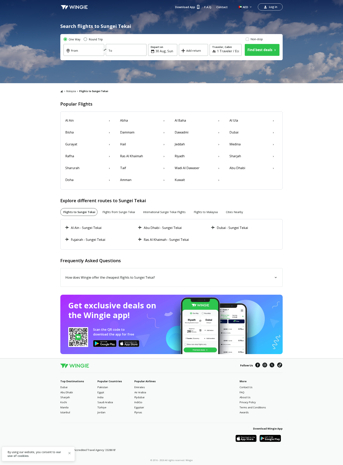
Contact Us (246, 387)
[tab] (78, 212)
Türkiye (101, 407)
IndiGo (138, 402)
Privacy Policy (248, 402)
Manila (64, 407)
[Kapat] (69, 453)
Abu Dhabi (66, 392)
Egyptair (139, 407)
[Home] (61, 91)
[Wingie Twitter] (272, 366)
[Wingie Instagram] (264, 366)
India (100, 397)
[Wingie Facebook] (257, 366)
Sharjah (65, 397)
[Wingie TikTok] (280, 365)
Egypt (100, 392)
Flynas (138, 412)
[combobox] (86, 53)
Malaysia (71, 91)
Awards (244, 412)
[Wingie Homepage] (74, 7)
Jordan (101, 412)
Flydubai (139, 397)
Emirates (139, 387)
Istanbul (65, 412)
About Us (245, 397)
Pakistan (102, 387)
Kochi (63, 402)
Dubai (63, 387)
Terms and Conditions (253, 407)
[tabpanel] (171, 234)
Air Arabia (140, 392)
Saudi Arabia (105, 402)
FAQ (242, 392)
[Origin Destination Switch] (105, 50)
